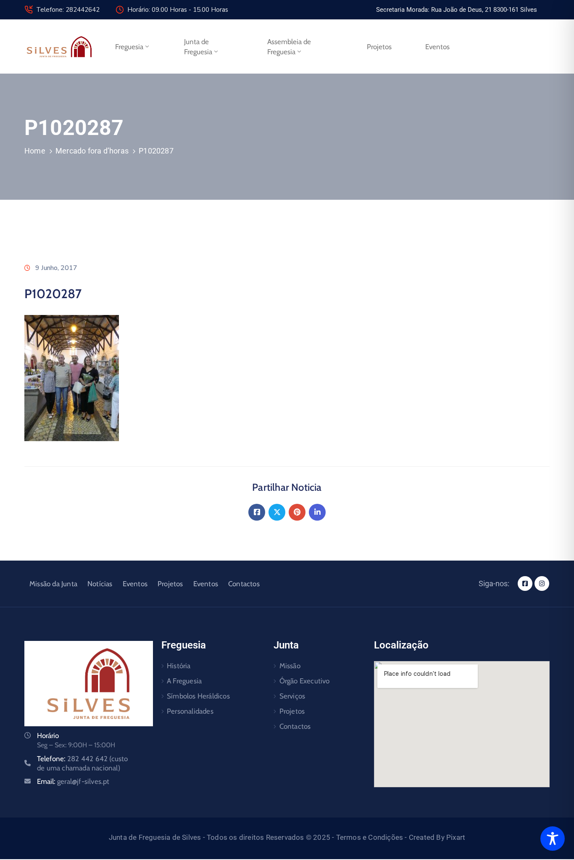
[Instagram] (542, 583)
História (179, 666)
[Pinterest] (297, 512)
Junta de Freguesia (198, 46)
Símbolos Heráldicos (198, 696)
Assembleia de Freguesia (289, 46)
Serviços (292, 696)
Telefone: (82, 763)
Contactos (244, 584)
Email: (73, 781)
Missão (289, 666)
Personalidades (190, 711)
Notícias (100, 584)
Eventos (437, 46)
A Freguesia (184, 681)
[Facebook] (256, 512)
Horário (48, 735)
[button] (456, 10)
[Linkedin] (317, 512)
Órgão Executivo (304, 681)
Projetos (379, 46)
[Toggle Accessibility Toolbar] (553, 839)
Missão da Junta (53, 584)
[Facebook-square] (525, 583)
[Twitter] (277, 512)
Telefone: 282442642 (68, 9)
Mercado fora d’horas (92, 150)
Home (34, 150)
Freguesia (129, 46)
